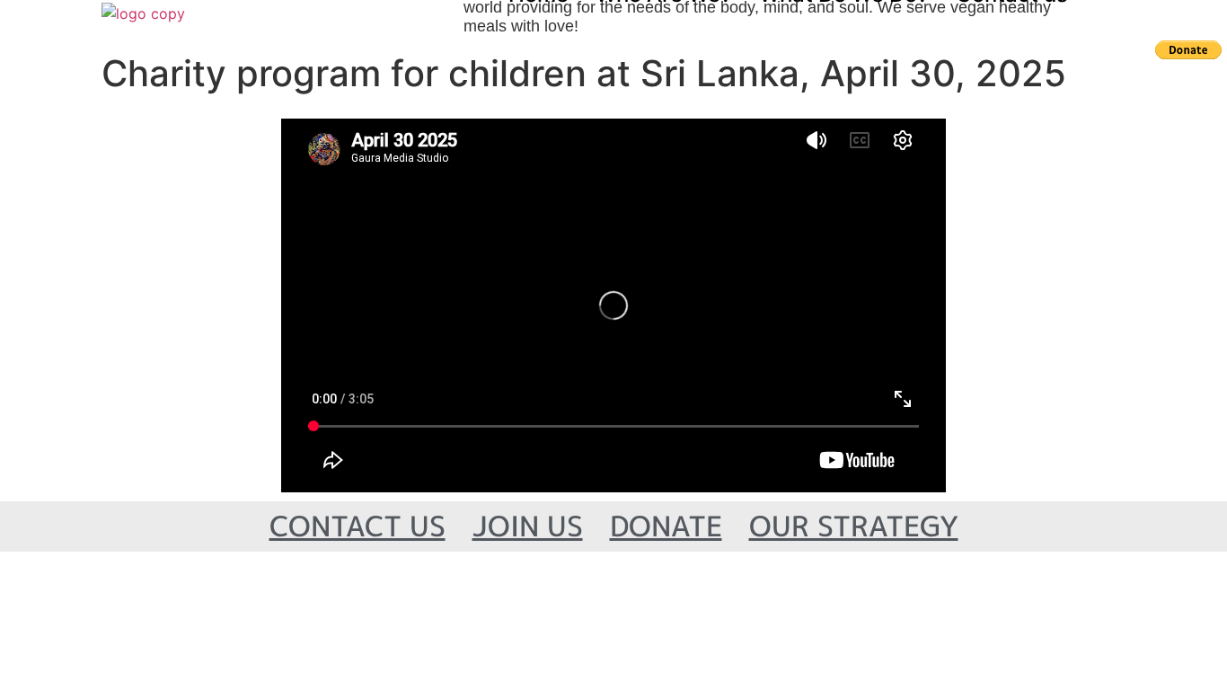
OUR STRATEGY (853, 526)
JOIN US (527, 526)
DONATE (666, 526)
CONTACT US (357, 526)
